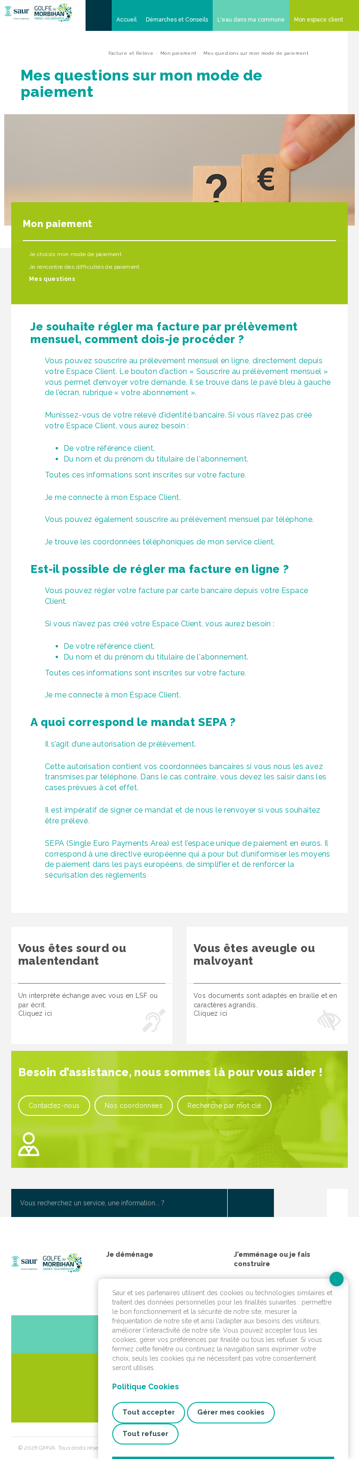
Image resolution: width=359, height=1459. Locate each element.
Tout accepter (148, 1412)
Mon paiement (178, 53)
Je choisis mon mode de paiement (74, 254)
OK (250, 1203)
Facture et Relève (131, 53)
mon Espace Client (145, 694)
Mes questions (51, 279)
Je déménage (129, 1254)
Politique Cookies (145, 1386)
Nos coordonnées (134, 1105)
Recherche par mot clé (224, 1105)
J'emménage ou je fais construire (272, 1259)
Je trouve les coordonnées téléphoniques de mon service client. (160, 541)
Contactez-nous (54, 1105)
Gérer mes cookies (231, 1412)
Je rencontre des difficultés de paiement (83, 267)
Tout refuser (145, 1434)
